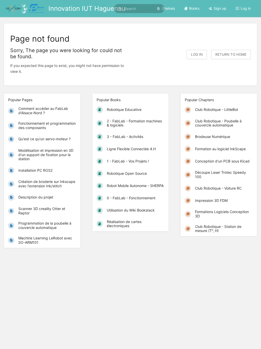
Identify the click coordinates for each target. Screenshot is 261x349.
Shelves (168, 8)
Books (194, 8)
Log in (246, 8)
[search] (139, 8)
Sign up (220, 8)
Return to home (230, 54)
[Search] (119, 8)
